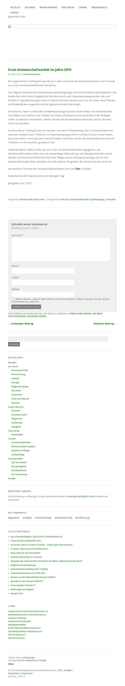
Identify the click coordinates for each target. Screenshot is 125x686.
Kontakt (14, 13)
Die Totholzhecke (19, 474)
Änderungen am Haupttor (22, 589)
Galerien (15, 378)
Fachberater (17, 422)
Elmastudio (30, 657)
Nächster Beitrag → (105, 323)
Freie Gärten (68, 7)
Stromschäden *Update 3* (23, 585)
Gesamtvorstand (19, 414)
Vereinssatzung (18, 374)
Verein (41, 199)
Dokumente (16, 394)
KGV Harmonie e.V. (16, 638)
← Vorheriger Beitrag (20, 323)
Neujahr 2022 (17, 593)
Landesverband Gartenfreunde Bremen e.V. (28, 611)
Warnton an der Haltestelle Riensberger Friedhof (33, 577)
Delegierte (16, 427)
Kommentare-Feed (63, 518)
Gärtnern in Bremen (17, 618)
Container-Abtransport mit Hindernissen (29, 549)
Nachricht (17, 235)
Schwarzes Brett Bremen (19, 621)
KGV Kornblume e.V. (17, 634)
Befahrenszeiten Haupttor (23, 446)
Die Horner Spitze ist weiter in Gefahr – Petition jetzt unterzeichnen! (41, 545)
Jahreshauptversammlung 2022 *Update (29, 569)
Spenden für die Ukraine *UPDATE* (27, 581)
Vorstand (15, 410)
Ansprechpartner (48, 7)
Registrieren (13, 518)
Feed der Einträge (43, 518)
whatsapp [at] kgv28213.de (80, 496)
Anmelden (27, 518)
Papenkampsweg (96, 199)
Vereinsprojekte (99, 7)
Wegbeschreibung (19, 386)
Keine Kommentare (31, 74)
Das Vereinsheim (19, 462)
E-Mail (15, 277)
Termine (83, 7)
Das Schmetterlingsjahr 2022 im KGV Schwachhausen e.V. (37, 536)
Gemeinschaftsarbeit (28, 199)
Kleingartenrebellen (17, 624)
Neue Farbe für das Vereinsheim (25, 553)
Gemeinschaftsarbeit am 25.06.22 (26, 557)
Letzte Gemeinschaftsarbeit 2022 (26, 540)
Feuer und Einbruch (20, 399)
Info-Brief (16, 390)
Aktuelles (15, 7)
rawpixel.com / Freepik (35, 660)
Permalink (111, 199)
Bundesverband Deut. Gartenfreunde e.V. (27, 614)
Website (15, 289)
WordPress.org (82, 518)
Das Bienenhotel (19, 470)
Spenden (15, 403)
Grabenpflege (17, 454)
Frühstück (64, 199)
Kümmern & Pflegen (20, 450)
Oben (11, 664)
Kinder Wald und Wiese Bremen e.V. (24, 628)
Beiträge (15, 382)
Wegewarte (16, 418)
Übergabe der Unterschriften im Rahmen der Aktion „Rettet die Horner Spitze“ (46, 561)
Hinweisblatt (17, 434)
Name (15, 266)
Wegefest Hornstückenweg (23, 565)
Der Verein (30, 7)
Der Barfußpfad (18, 466)
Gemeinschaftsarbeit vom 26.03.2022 (28, 573)
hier (78, 168)
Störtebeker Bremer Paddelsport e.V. (25, 631)
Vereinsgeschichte (19, 370)
